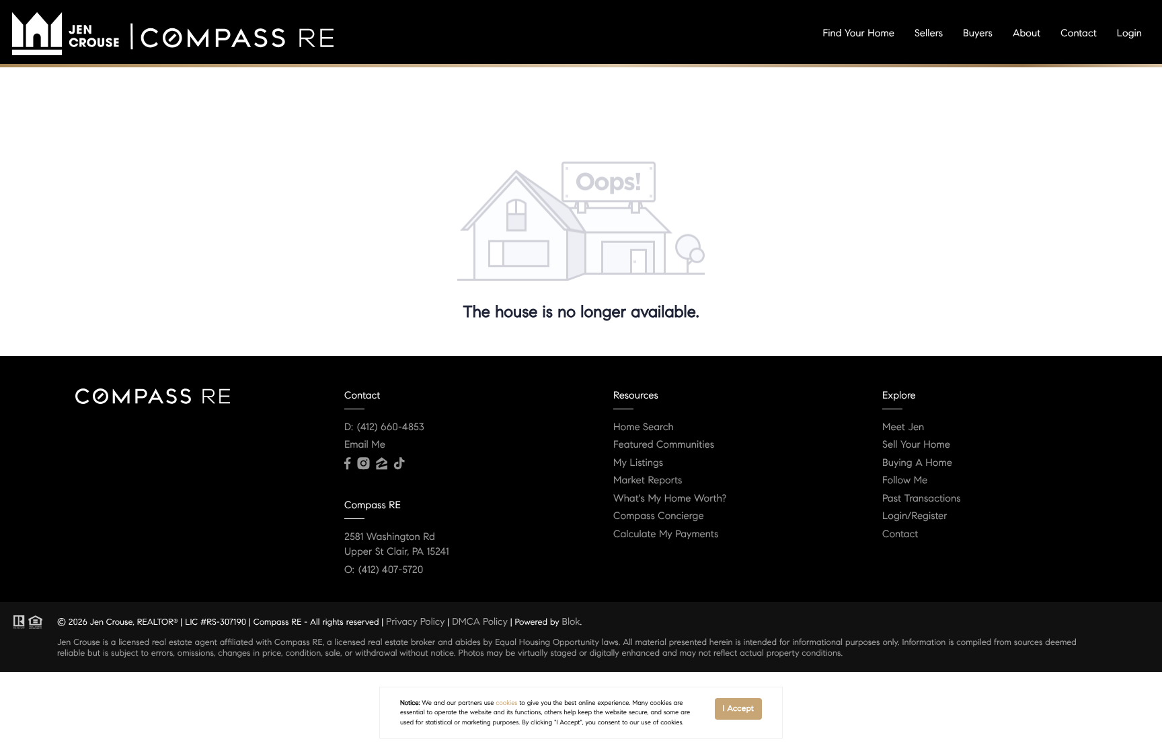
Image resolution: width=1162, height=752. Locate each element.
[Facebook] (347, 464)
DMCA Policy (480, 621)
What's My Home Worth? (669, 499)
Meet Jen (903, 427)
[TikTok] (399, 464)
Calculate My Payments (665, 534)
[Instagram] (363, 464)
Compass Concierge (658, 516)
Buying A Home (917, 463)
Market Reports (648, 481)
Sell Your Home (916, 445)
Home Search (643, 427)
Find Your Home (858, 34)
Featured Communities (663, 445)
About (1026, 34)
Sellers (929, 34)
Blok (571, 621)
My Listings (638, 463)
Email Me (364, 445)
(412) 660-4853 (390, 427)
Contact (1078, 34)
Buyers (978, 34)
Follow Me (904, 481)
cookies (506, 703)
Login (1129, 34)
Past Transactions (921, 499)
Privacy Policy (415, 621)
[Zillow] (381, 464)
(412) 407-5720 (390, 570)
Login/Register (914, 516)
